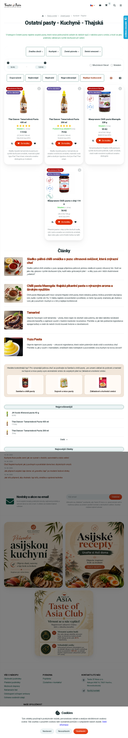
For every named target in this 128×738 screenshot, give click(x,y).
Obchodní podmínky (12, 679)
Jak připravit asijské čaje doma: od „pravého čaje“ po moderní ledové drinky (37, 471)
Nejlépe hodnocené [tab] (92, 78)
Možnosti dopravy (12, 686)
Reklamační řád (10, 690)
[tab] (111, 78)
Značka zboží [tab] (35, 51)
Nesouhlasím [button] (64, 731)
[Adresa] (84, 680)
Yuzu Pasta (34, 339)
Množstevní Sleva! (100, 65)
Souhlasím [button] (80, 731)
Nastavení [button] (47, 731)
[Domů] (12, 5)
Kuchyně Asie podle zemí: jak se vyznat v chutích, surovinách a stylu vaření (36, 458)
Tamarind (33, 312)
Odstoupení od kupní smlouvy (17, 694)
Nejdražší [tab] (49, 78)
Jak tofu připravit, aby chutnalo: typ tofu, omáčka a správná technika (33, 477)
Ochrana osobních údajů (14, 697)
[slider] (8, 63)
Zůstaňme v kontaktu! (52, 682)
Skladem (117, 65)
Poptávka (47, 679)
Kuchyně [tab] (53, 51)
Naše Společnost (33, 704)
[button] (12, 143)
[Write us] (84, 690)
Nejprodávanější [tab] (68, 78)
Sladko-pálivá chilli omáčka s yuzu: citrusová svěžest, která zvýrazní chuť (72, 261)
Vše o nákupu (11, 675)
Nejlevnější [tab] (33, 78)
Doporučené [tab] (15, 78)
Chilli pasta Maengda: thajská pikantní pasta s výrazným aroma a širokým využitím (70, 287)
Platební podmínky (12, 682)
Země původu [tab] (71, 51)
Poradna (47, 675)
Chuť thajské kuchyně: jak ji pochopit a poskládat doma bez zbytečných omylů (37, 464)
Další (62, 439)
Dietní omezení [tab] (92, 51)
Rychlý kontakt (93, 690)
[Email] (100, 5)
